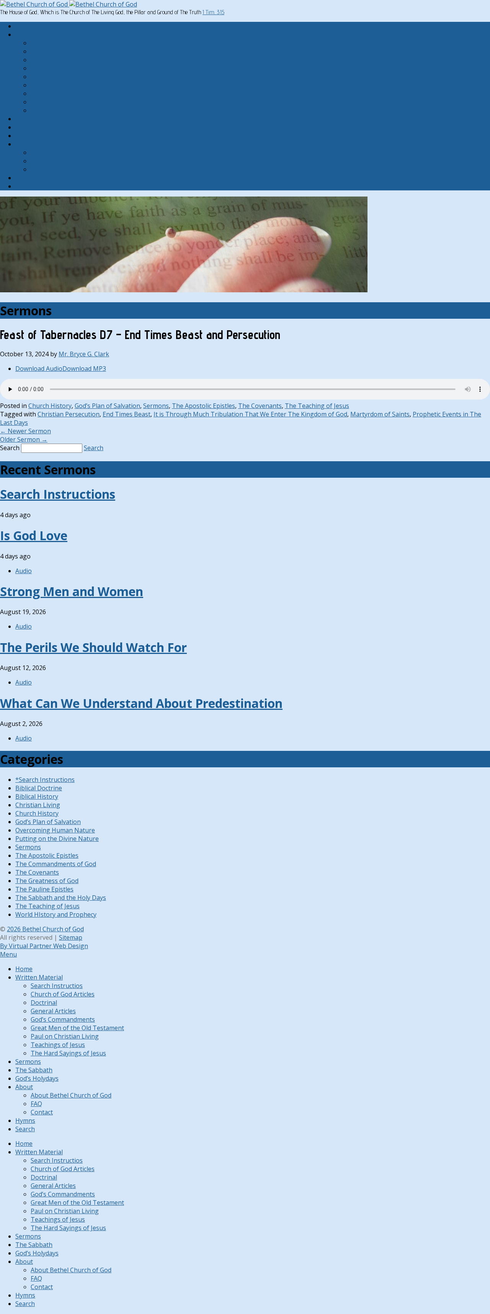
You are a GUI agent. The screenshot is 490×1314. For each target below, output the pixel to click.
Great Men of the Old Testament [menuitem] (77, 1028)
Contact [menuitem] (42, 1112)
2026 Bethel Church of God (45, 929)
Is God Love (33, 535)
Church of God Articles (63, 51)
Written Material (39, 34)
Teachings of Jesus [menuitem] (58, 1044)
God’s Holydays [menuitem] (37, 1078)
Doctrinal (44, 60)
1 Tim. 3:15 (213, 12)
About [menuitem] (24, 1087)
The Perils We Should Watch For (93, 647)
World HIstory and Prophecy (55, 914)
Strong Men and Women (71, 591)
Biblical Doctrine (38, 788)
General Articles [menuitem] (53, 1011)
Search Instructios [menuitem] (57, 985)
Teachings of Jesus (58, 102)
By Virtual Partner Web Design (44, 946)
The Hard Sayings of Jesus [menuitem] (68, 1053)
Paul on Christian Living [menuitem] (65, 1036)
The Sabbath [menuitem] (33, 1070)
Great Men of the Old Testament (77, 85)
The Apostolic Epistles (203, 405)
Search (25, 186)
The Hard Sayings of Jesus (68, 110)
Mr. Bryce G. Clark (84, 354)
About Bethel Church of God (71, 152)
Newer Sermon (25, 431)
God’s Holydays (37, 135)
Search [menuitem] (25, 1129)
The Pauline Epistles (44, 889)
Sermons (28, 119)
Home (24, 26)
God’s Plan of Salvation (107, 405)
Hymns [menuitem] (25, 1120)
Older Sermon (23, 439)
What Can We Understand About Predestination (141, 703)
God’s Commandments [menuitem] (63, 1019)
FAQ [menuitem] (36, 1103)
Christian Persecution (69, 414)
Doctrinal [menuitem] (44, 1002)
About (24, 144)
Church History (50, 405)
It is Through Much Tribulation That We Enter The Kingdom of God (250, 414)
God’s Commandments (63, 76)
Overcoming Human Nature (55, 830)
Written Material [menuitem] (39, 977)
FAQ (36, 161)
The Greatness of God (46, 881)
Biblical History (36, 796)
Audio (23, 571)
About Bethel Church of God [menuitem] (71, 1095)
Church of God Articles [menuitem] (63, 994)
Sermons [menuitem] (28, 1061)
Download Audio (38, 368)
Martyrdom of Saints (380, 414)
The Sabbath (33, 127)
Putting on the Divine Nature (57, 838)
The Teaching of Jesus (317, 405)
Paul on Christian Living (65, 93)
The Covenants (260, 405)
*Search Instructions (45, 779)
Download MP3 (84, 368)
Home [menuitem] (24, 969)
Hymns (25, 178)
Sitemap (70, 937)
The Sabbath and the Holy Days (60, 897)
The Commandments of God (55, 864)
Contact (42, 169)
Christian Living (37, 805)
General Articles (53, 68)
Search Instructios (57, 43)
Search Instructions (57, 494)
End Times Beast (126, 414)
